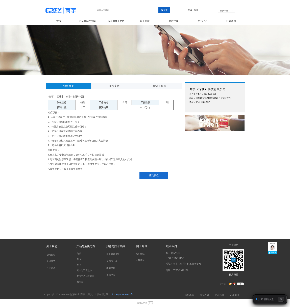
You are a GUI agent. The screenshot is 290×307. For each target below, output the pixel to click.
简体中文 (224, 11)
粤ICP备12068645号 (122, 294)
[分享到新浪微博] (234, 284)
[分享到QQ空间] (230, 284)
